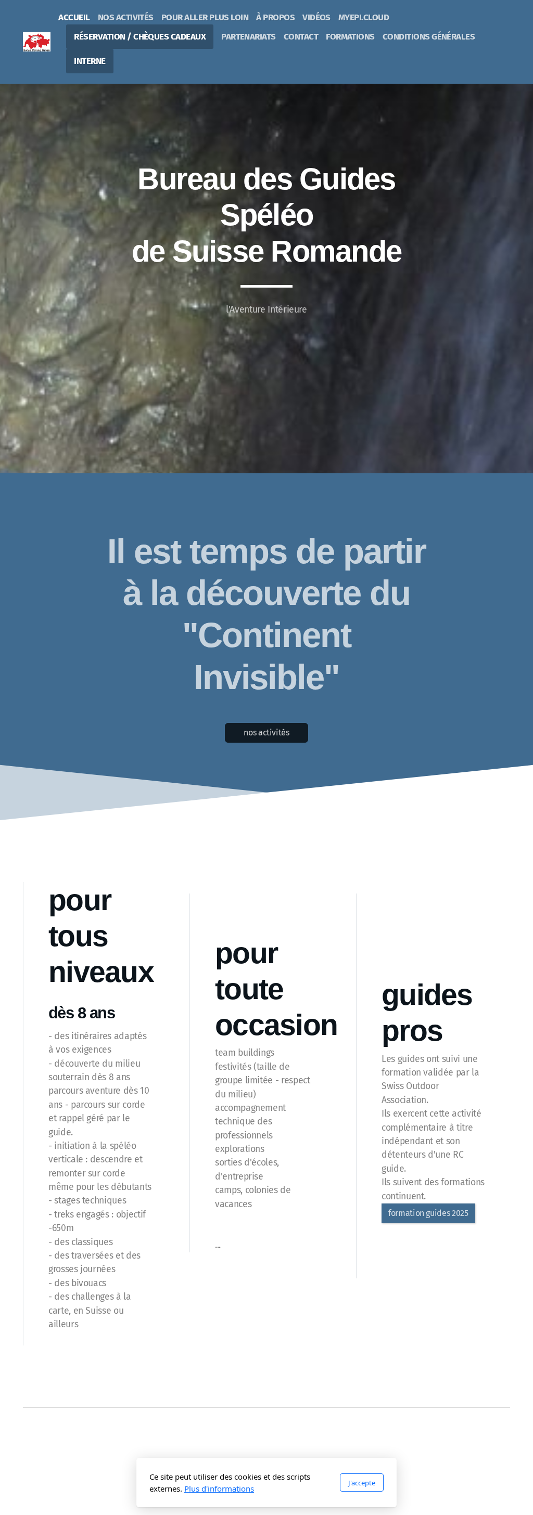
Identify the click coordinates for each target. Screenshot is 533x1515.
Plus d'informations (219, 1488)
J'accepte (361, 1482)
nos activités (266, 732)
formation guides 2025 (428, 1213)
